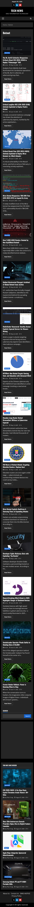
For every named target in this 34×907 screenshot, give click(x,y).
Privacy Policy (16, 896)
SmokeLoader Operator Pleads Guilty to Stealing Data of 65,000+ (17, 630)
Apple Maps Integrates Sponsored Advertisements (14, 854)
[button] (3, 18)
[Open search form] (30, 18)
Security (7, 53)
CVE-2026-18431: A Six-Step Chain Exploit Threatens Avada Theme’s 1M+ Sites (15, 792)
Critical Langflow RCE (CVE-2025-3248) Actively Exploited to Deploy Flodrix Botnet (17, 92)
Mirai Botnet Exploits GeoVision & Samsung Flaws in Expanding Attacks (17, 497)
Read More (8, 79)
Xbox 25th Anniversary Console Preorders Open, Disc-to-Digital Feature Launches (16, 823)
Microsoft (7, 816)
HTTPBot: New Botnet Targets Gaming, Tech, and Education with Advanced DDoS (17, 361)
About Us (6, 893)
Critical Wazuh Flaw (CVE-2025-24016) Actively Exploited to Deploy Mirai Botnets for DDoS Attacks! (17, 139)
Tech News (17, 11)
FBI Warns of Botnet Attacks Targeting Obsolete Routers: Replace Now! (17, 453)
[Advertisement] (17, 740)
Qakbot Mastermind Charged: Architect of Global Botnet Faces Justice (17, 270)
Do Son (6, 65)
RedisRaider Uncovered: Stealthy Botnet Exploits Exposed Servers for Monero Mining (17, 315)
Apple (6, 848)
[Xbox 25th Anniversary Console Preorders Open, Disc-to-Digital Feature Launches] (17, 809)
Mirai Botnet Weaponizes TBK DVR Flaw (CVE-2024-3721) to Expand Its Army (17, 184)
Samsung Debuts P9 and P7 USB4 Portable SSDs (14, 883)
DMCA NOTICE (25, 893)
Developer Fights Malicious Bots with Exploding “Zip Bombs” (17, 541)
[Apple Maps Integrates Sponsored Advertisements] (17, 841)
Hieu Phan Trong (8, 797)
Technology (8, 877)
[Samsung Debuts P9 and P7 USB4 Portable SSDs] (17, 870)
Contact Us (15, 893)
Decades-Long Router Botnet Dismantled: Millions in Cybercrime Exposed (17, 406)
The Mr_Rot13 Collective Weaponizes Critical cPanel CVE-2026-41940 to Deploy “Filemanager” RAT (17, 46)
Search (5, 711)
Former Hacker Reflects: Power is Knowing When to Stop (17, 672)
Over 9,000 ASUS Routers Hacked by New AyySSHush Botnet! (17, 228)
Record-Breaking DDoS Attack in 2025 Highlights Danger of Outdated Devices (17, 586)
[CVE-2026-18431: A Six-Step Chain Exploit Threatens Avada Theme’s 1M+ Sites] (17, 778)
